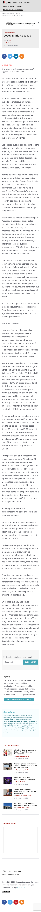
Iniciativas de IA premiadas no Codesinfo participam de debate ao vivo (25, 752)
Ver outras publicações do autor (19, 699)
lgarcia (8, 43)
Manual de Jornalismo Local (13, 10)
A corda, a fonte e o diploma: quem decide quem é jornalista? (26, 804)
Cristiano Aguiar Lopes (23, 795)
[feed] (21, 902)
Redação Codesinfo (22, 756)
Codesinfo (19, 6)
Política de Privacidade (10, 874)
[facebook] (4, 56)
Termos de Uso (15, 871)
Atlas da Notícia (9, 6)
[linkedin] (15, 56)
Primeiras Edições (9, 32)
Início (4, 871)
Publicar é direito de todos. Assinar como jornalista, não (24, 778)
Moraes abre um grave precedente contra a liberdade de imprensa (25, 791)
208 (9, 40)
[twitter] (10, 56)
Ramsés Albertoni (22, 770)
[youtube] (15, 902)
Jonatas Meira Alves (22, 807)
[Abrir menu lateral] (3, 23)
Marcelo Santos (21, 782)
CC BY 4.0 (21, 888)
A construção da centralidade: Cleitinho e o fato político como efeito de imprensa (25, 765)
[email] (21, 56)
